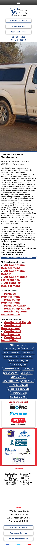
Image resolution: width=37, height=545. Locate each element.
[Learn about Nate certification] (11, 437)
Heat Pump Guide (18, 514)
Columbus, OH (18, 365)
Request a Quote (18, 21)
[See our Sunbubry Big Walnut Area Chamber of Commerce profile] (19, 463)
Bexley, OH (28, 353)
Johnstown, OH (18, 393)
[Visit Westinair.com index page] (18, 12)
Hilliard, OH (26, 357)
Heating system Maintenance (14, 313)
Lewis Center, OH (11, 353)
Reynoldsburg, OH (18, 385)
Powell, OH (27, 348)
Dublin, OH (28, 369)
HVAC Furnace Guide (18, 511)
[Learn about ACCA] (24, 437)
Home (4, 161)
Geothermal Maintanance (11, 333)
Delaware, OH (11, 373)
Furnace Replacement (10, 295)
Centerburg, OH (18, 397)
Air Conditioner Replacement (13, 266)
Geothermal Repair (17, 322)
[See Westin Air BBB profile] (18, 445)
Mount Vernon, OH (18, 361)
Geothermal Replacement (11, 327)
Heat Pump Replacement (10, 301)
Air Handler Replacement (11, 284)
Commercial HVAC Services (15, 162)
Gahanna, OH (11, 357)
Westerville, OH (12, 348)
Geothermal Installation (11, 339)
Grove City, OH (18, 377)
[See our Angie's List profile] (25, 454)
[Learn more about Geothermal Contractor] (18, 410)
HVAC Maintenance (18, 539)
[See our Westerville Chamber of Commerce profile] (10, 454)
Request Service (18, 32)
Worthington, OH (11, 369)
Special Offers (18, 26)
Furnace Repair (15, 305)
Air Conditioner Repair (13, 272)
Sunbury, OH (27, 381)
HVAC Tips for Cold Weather (18, 258)
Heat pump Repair (17, 308)
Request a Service (18, 533)
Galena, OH (27, 373)
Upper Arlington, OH (18, 389)
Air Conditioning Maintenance (14, 278)
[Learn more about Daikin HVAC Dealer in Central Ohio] (18, 416)
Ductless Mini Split (18, 521)
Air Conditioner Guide (18, 518)
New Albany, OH (10, 381)
